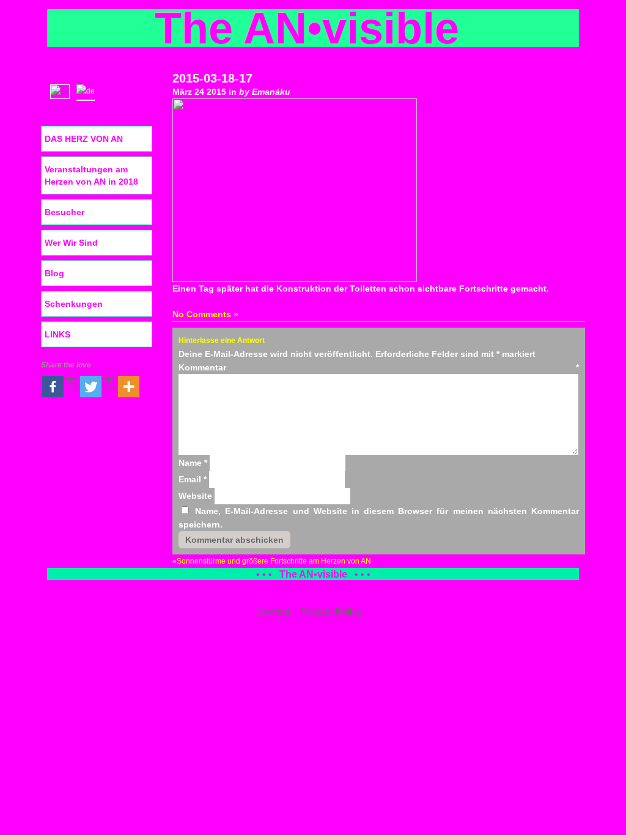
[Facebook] (60, 386)
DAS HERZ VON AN (84, 139)
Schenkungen (74, 304)
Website (195, 496)
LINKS (57, 334)
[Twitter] (98, 386)
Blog (54, 273)
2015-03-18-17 (212, 78)
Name (193, 463)
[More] (128, 386)
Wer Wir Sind (71, 243)
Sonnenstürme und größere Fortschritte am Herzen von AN (274, 561)
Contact (273, 612)
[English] (63, 90)
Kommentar (379, 367)
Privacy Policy (331, 612)
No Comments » (205, 314)
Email (193, 479)
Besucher (64, 212)
